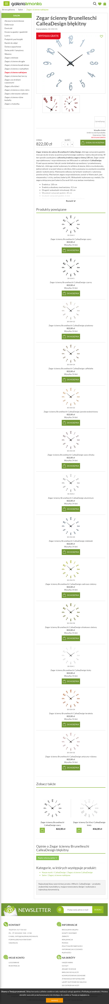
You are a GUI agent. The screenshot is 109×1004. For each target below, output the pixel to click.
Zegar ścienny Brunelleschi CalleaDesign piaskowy (71, 325)
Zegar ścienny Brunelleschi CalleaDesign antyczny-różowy (71, 756)
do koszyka (73, 250)
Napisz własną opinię (46, 858)
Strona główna (8, 9)
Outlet (65, 966)
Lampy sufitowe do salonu (74, 982)
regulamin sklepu (70, 930)
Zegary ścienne (69, 969)
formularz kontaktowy (20, 940)
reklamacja (67, 940)
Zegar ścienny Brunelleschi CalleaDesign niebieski (71, 541)
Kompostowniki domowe (73, 975)
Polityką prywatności (91, 991)
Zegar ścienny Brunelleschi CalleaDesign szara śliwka (71, 455)
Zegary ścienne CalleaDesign (80, 872)
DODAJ (97, 909)
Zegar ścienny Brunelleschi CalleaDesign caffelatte (71, 368)
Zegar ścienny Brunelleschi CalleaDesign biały (71, 670)
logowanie (14, 962)
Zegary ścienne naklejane (37, 9)
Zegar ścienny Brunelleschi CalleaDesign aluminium (71, 498)
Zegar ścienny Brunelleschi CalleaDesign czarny (71, 282)
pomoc (65, 943)
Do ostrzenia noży (70, 985)
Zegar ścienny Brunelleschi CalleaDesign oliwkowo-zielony (71, 627)
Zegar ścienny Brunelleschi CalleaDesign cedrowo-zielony (70, 584)
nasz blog (13, 943)
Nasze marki (47, 872)
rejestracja (14, 966)
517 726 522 (21, 930)
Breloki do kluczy (70, 972)
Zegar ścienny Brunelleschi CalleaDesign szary (71, 239)
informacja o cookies (72, 949)
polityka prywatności (72, 946)
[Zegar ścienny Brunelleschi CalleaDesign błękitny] (51, 104)
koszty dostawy (69, 933)
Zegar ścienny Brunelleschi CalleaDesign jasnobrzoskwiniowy (71, 411)
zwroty (65, 936)
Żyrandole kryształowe (73, 979)
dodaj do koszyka (95, 142)
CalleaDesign (60, 872)
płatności (66, 953)
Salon (20, 9)
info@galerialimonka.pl (26, 936)
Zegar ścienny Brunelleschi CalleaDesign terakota (71, 713)
